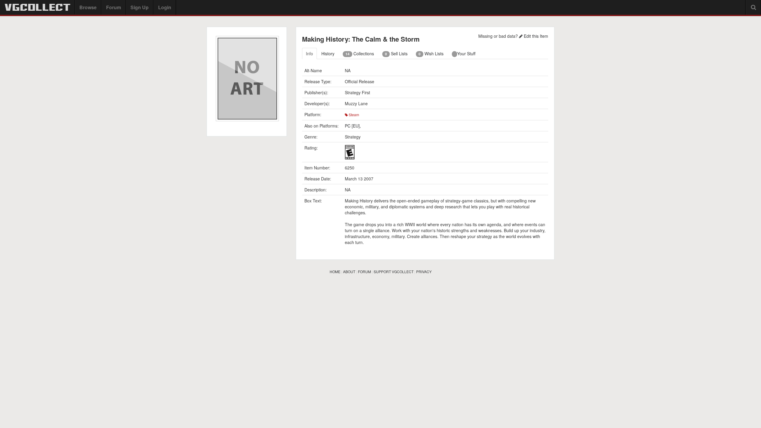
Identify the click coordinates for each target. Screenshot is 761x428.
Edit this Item (535, 36)
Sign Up (139, 7)
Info (309, 53)
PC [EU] (352, 126)
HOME (335, 271)
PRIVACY (424, 271)
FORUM (364, 271)
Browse (88, 7)
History (327, 53)
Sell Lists (396, 53)
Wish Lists (431, 53)
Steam (353, 114)
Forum (113, 7)
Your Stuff (466, 53)
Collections (359, 53)
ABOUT (349, 271)
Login (164, 7)
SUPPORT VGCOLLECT (393, 271)
